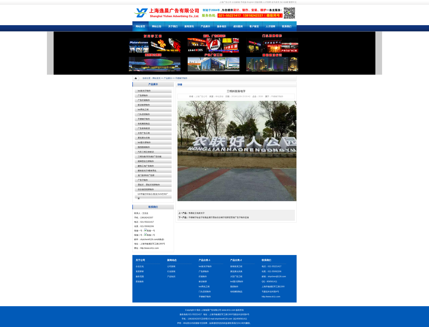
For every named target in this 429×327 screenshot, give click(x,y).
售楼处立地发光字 (197, 213)
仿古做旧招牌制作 (146, 189)
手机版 (243, 2)
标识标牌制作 (144, 105)
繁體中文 (293, 2)
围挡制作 (234, 286)
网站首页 (140, 26)
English (250, 2)
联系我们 (286, 26)
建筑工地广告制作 (146, 166)
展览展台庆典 (144, 138)
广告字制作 (143, 180)
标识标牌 (203, 281)
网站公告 (156, 26)
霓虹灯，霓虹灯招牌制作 (149, 185)
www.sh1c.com (228, 310)
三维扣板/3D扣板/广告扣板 (150, 156)
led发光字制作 (144, 91)
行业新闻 (171, 271)
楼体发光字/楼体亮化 (147, 170)
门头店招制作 (144, 114)
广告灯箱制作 (144, 100)
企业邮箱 (236, 2)
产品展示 (205, 26)
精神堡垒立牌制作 (146, 161)
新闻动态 (172, 260)
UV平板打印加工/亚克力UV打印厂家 (153, 196)
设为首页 (275, 2)
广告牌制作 (143, 95)
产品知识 (171, 276)
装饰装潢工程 (236, 266)
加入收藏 (284, 2)
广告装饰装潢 (144, 128)
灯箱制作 (203, 276)
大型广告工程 (144, 133)
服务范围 (140, 276)
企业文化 (140, 266)
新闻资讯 (189, 26)
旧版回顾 (258, 2)
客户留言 (254, 26)
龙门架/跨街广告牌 (146, 175)
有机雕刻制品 (144, 123)
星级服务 (140, 281)
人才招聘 (267, 2)
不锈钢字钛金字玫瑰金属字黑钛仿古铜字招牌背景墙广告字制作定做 (219, 217)
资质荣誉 (140, 271)
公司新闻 (171, 266)
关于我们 (173, 26)
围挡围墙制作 (144, 147)
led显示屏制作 (144, 142)
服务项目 (221, 26)
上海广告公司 (225, 2)
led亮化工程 (143, 109)
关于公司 (140, 260)
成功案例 (238, 26)
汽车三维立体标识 (146, 152)
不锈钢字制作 (181, 78)
